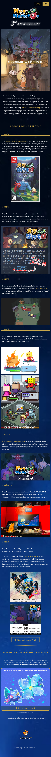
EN (46, 4)
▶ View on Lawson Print (25, 640)
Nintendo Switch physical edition (16, 141)
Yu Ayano (31, 713)
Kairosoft (11, 339)
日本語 (38, 4)
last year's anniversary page (31, 107)
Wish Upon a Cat (41, 288)
